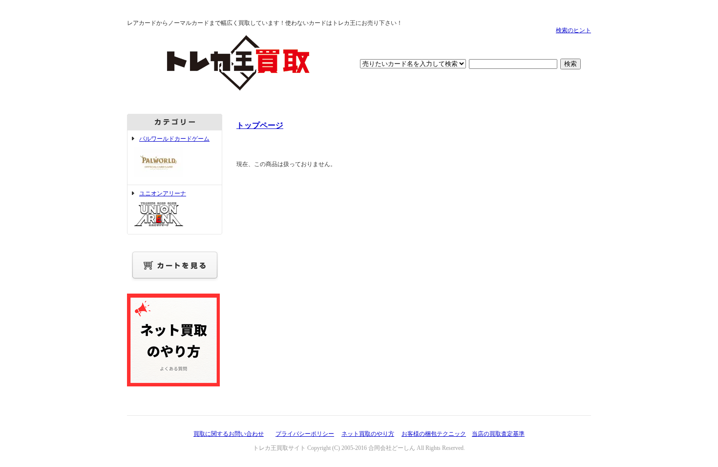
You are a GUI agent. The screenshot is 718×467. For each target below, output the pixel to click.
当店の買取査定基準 (498, 433)
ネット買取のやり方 (367, 433)
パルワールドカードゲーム (174, 138)
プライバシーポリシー (304, 433)
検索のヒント (573, 30)
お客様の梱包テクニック (433, 433)
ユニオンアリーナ (162, 193)
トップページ (259, 125)
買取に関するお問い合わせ (228, 433)
